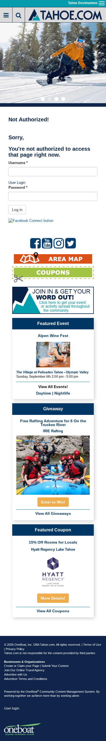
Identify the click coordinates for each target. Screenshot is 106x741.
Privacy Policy (15, 649)
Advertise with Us (15, 674)
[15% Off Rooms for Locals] (53, 571)
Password (17, 187)
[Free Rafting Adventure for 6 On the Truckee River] (53, 464)
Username (18, 163)
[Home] (65, 14)
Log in (17, 209)
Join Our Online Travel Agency (24, 670)
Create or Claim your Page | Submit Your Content (36, 665)
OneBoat (32, 691)
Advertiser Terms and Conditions (25, 678)
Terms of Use (92, 644)
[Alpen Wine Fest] (53, 354)
